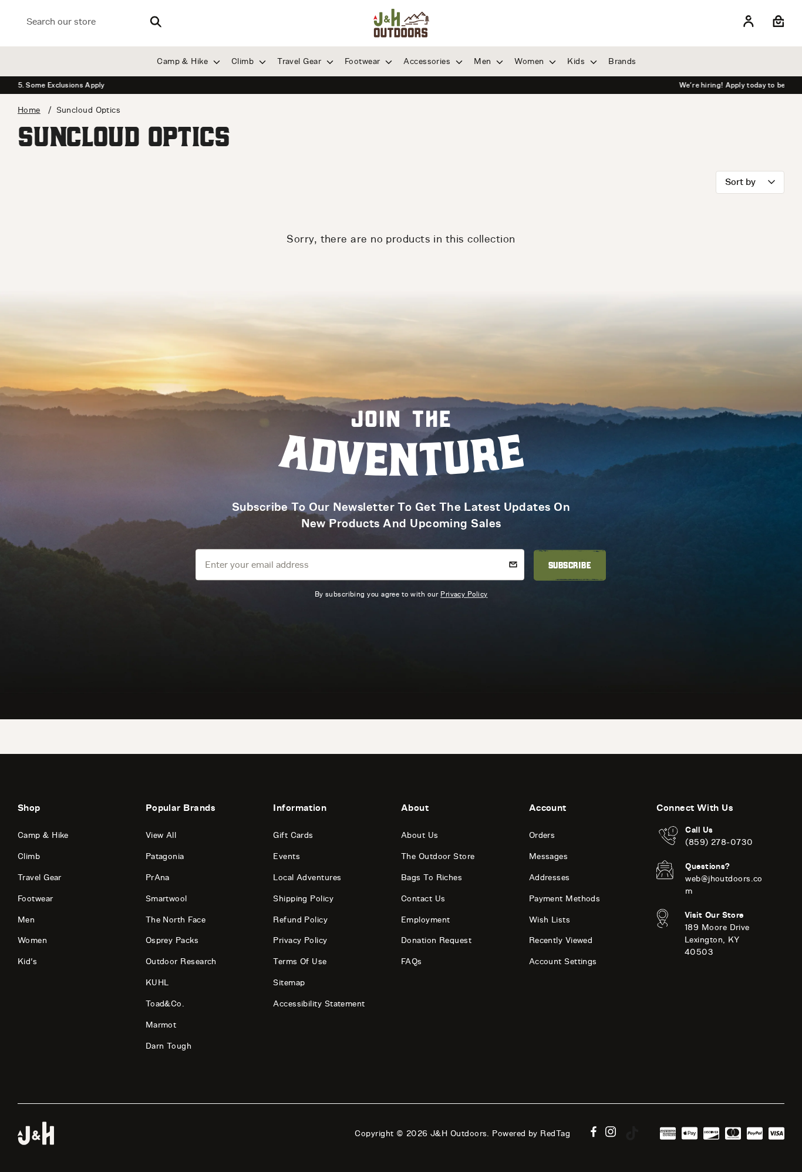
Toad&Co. (165, 1004)
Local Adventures (307, 878)
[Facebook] (594, 1131)
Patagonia (165, 856)
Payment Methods (565, 899)
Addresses (549, 878)
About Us (420, 835)
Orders (542, 835)
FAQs (411, 961)
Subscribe (569, 565)
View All (161, 835)
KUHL (157, 983)
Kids (577, 61)
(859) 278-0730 (719, 842)
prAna (158, 878)
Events (286, 856)
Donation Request (436, 940)
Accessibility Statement (319, 1004)
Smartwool (166, 899)
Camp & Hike (183, 61)
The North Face (175, 920)
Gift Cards (293, 835)
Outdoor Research (181, 961)
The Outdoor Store (438, 856)
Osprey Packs (172, 940)
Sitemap (289, 983)
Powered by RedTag (531, 1134)
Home (29, 110)
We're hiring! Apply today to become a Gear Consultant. (401, 85)
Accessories (428, 61)
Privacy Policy (463, 594)
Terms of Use (299, 961)
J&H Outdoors (458, 1134)
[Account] (748, 21)
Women (530, 61)
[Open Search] (155, 21)
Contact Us (423, 899)
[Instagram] (610, 1131)
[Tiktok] (632, 1133)
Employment (425, 920)
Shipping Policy (303, 899)
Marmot (161, 1025)
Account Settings (563, 961)
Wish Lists (550, 920)
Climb (244, 61)
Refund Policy (300, 920)
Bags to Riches (431, 878)
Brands (622, 61)
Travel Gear (300, 61)
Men (484, 61)
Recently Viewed (561, 940)
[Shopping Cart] (777, 21)
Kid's (27, 961)
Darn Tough (169, 1046)
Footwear (364, 61)
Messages (548, 856)
